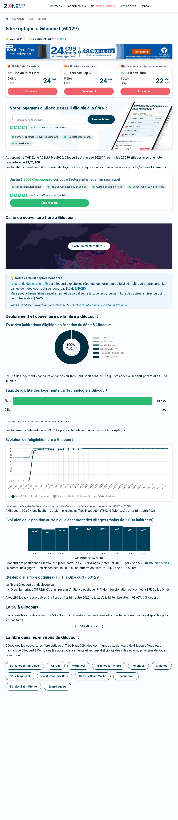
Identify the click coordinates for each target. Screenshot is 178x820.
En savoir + (62, 39)
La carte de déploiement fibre (30, 283)
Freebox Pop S (72, 71)
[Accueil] (7, 18)
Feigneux (138, 665)
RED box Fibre (127, 71)
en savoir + (162, 563)
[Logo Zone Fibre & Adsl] (14, 6)
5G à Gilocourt (89, 626)
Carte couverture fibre (87, 246)
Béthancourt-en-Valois (25, 665)
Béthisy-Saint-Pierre (23, 686)
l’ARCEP (80, 288)
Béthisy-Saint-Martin (92, 676)
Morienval (78, 665)
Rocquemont (126, 676)
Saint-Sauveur (57, 686)
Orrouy (55, 665)
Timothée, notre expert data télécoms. (104, 305)
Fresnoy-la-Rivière (108, 665)
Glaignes (161, 665)
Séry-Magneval (20, 676)
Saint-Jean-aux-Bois (54, 676)
